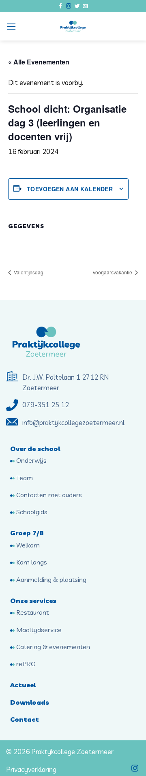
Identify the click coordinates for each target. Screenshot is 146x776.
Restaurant (32, 612)
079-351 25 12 (46, 404)
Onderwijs (31, 460)
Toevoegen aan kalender (70, 189)
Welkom (27, 545)
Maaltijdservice (38, 630)
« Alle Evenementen (38, 61)
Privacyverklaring (31, 769)
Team (24, 478)
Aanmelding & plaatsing (50, 579)
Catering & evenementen (52, 647)
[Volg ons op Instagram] (68, 6)
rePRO (25, 664)
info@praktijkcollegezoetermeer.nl (73, 422)
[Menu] (11, 26)
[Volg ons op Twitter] (77, 6)
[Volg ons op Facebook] (60, 6)
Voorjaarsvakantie (112, 272)
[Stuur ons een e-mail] (85, 6)
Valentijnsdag (28, 272)
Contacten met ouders (48, 495)
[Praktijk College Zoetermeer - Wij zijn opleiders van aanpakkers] (73, 26)
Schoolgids (31, 512)
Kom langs (31, 562)
